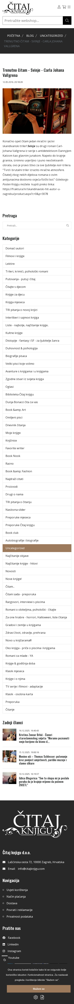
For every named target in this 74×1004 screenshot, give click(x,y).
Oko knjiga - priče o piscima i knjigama (30, 648)
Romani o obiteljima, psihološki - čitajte (31, 609)
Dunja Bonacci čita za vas (22, 402)
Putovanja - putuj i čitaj (20, 279)
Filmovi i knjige (15, 256)
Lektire (10, 264)
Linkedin (13, 944)
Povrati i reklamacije (20, 910)
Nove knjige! (14, 579)
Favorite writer (15, 448)
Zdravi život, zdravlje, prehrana (25, 633)
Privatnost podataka (20, 916)
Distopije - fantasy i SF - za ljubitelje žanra (32, 340)
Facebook (14, 938)
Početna (13, 36)
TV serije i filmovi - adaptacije (24, 686)
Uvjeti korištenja (17, 890)
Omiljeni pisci (14, 417)
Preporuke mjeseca (18, 517)
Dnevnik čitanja (15, 425)
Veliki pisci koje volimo (20, 364)
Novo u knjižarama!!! (18, 640)
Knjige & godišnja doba (20, 663)
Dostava (12, 903)
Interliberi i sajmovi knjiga (22, 317)
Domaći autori (15, 248)
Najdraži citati (14, 479)
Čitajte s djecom (16, 287)
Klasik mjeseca (15, 671)
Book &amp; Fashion (19, 471)
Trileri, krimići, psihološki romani (27, 271)
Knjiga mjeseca (15, 302)
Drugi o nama (14, 494)
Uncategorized (51, 36)
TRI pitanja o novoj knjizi (21, 310)
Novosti (11, 571)
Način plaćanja (16, 896)
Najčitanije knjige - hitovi (22, 563)
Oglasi (10, 387)
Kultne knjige (14, 333)
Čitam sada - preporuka (21, 594)
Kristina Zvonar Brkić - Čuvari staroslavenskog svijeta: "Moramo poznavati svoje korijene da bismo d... (44, 738)
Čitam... (10, 586)
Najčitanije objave (17, 556)
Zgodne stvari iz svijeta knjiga (25, 379)
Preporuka (12, 702)
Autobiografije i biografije (22, 540)
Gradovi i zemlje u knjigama (23, 625)
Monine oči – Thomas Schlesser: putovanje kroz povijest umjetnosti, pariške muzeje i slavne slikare (43, 760)
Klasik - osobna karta (19, 694)
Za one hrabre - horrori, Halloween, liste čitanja (36, 617)
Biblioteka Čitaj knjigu (20, 394)
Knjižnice (11, 440)
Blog (30, 36)
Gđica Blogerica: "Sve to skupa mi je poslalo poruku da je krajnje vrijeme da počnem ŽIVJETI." (44, 781)
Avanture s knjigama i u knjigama (27, 371)
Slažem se (39, 988)
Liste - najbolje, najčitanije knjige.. (27, 325)
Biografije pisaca (16, 356)
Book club (12, 533)
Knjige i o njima (15, 679)
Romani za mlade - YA (19, 656)
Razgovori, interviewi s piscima (25, 602)
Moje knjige (13, 433)
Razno (10, 463)
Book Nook (13, 456)
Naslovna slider (15, 510)
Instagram (14, 951)
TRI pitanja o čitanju (18, 502)
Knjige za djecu (15, 294)
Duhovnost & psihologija (22, 348)
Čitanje (10, 709)
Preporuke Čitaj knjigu (20, 525)
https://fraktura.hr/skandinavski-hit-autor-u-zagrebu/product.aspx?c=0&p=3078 (32, 191)
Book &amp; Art (16, 410)
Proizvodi (12, 487)
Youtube (13, 958)
